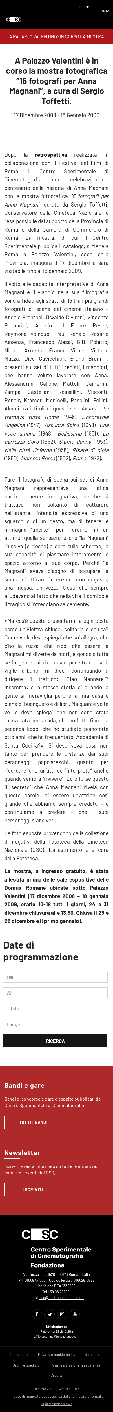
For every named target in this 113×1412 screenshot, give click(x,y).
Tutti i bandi (33, 1122)
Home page (19, 1354)
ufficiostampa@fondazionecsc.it (56, 1336)
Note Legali (94, 1354)
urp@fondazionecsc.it (56, 1404)
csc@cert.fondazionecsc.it (61, 1297)
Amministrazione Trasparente (76, 1365)
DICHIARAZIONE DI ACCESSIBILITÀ (56, 1389)
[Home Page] (13, 19)
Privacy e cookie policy (56, 1354)
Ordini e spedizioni (27, 1365)
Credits (57, 1375)
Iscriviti (33, 1189)
